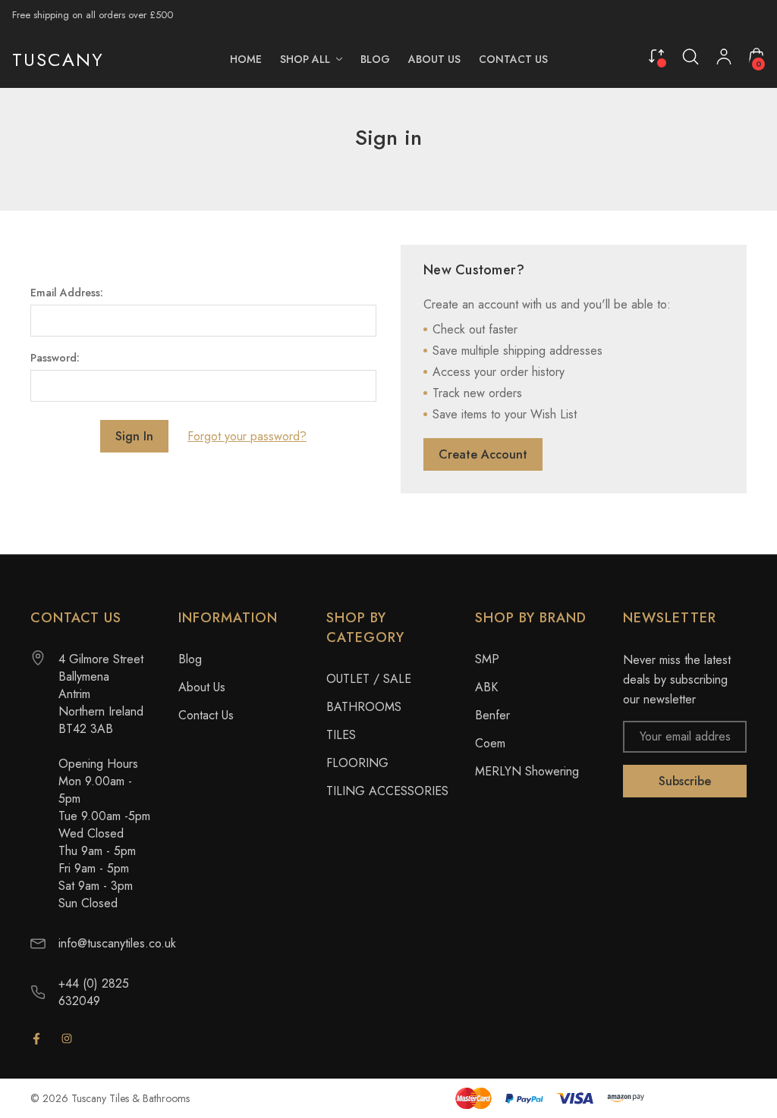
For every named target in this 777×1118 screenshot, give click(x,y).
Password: (55, 358)
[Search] (690, 57)
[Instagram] (66, 1038)
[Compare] (656, 56)
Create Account (483, 454)
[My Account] (724, 59)
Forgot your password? (247, 436)
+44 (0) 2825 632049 (93, 992)
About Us (201, 687)
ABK (486, 687)
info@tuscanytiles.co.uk (117, 943)
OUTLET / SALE (368, 678)
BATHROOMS (363, 707)
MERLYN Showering (527, 771)
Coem (490, 743)
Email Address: (66, 293)
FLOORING (357, 763)
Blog (190, 659)
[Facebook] (36, 1038)
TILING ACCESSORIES (387, 791)
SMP (487, 659)
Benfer (492, 715)
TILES (341, 735)
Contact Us (206, 715)
